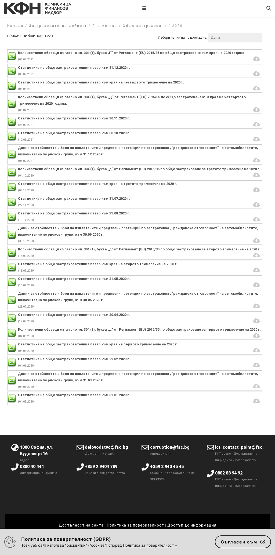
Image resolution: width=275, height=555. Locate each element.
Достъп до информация (191, 525)
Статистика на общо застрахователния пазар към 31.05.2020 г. (74, 279)
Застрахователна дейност (58, 26)
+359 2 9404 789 (101, 466)
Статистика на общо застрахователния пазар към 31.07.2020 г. (74, 198)
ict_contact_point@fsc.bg (242, 447)
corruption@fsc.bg (170, 447)
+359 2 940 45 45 (167, 466)
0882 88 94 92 (229, 473)
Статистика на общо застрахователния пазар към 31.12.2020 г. (74, 67)
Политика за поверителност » (150, 545)
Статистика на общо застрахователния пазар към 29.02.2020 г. (74, 359)
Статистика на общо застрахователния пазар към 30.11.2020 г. (74, 118)
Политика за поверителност (135, 525)
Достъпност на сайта (81, 525)
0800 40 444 (32, 466)
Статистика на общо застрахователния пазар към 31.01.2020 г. (74, 395)
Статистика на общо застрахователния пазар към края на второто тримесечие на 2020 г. (98, 264)
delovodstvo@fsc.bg (106, 447)
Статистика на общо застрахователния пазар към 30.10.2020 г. (74, 133)
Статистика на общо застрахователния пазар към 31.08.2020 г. (74, 213)
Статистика (104, 26)
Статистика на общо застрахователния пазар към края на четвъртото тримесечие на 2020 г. (101, 82)
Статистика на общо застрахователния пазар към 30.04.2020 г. (74, 315)
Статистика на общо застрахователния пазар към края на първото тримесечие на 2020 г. (98, 344)
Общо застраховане (145, 26)
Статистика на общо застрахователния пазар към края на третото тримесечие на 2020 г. (97, 184)
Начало (15, 26)
